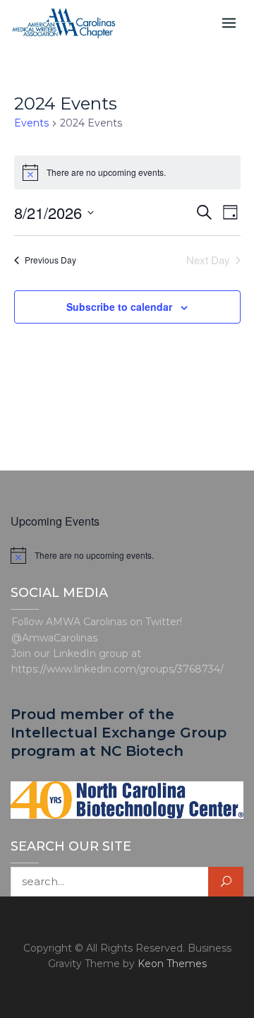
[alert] (127, 555)
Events (31, 123)
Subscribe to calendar (119, 307)
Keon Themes (172, 963)
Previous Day (50, 260)
